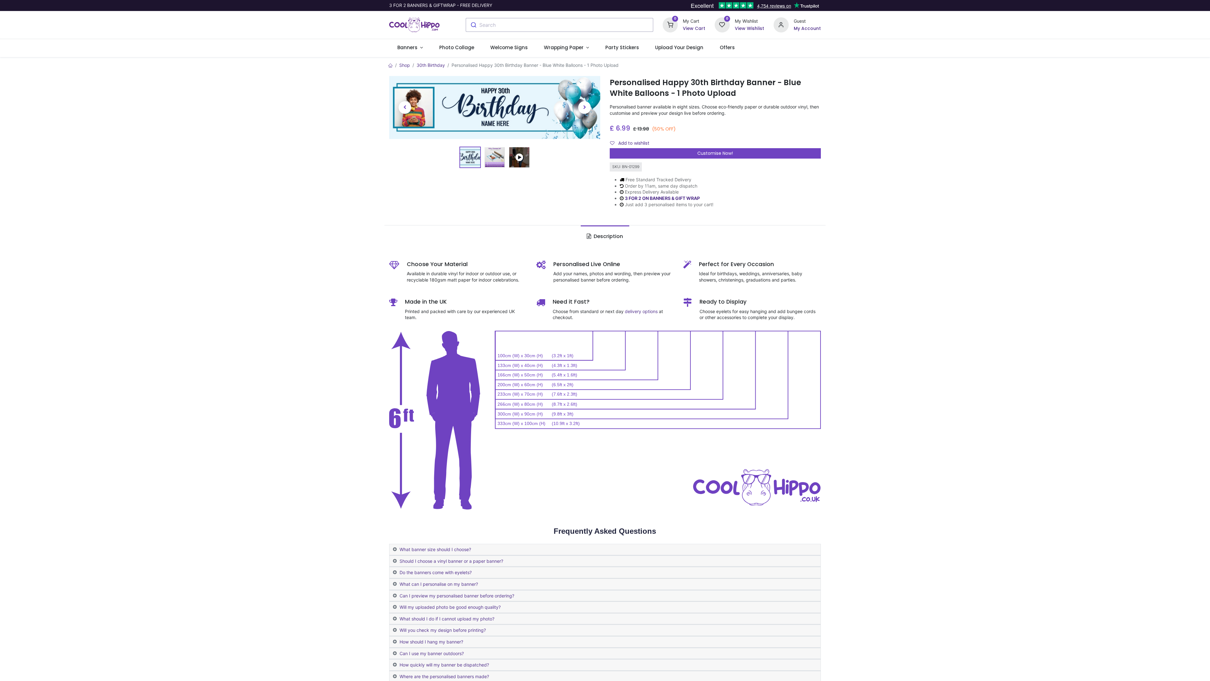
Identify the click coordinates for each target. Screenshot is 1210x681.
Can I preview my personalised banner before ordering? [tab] (457, 595)
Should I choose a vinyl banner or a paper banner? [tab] (451, 561)
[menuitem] (456, 47)
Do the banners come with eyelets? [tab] (436, 572)
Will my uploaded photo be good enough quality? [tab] (450, 607)
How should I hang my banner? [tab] (431, 641)
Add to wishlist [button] (633, 143)
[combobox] (559, 25)
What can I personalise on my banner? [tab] (439, 584)
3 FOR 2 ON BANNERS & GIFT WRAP (662, 198)
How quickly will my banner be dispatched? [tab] (444, 664)
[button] (405, 107)
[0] (670, 24)
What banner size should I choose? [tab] (435, 549)
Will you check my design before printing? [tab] (443, 630)
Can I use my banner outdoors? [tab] (432, 653)
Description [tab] (607, 236)
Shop (404, 65)
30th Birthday (431, 65)
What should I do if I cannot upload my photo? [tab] (447, 618)
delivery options (641, 311)
